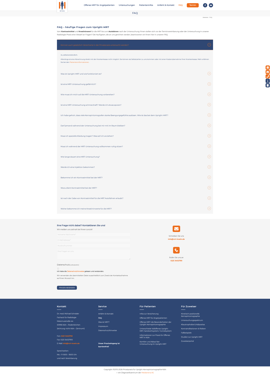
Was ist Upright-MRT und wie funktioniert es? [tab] (81, 74)
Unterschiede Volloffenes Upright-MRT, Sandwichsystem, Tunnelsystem (156, 330)
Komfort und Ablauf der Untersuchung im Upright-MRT (153, 343)
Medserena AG (148, 373)
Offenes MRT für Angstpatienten (153, 318)
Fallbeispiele (186, 333)
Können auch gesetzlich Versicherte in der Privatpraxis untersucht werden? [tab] (95, 45)
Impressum (103, 326)
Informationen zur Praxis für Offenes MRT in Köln (155, 336)
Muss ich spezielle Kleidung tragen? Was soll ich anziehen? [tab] (87, 136)
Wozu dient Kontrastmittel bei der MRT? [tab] (79, 188)
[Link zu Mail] (211, 5)
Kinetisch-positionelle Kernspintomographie (190, 315)
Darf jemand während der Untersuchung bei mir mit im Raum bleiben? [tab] (93, 126)
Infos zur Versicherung (149, 314)
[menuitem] (99, 5)
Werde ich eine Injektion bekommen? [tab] (78, 167)
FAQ (135, 13)
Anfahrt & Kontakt (105, 314)
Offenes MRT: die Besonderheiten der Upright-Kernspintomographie (155, 323)
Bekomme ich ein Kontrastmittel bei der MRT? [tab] (82, 178)
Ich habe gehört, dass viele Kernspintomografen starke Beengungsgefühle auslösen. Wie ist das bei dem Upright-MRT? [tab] (114, 115)
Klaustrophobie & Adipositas (193, 325)
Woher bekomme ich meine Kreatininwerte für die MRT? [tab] (86, 209)
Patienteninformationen (79, 62)
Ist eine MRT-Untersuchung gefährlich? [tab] (78, 84)
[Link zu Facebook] (205, 5)
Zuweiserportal (187, 341)
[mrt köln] (62, 5)
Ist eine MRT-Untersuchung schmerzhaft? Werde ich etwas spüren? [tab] (91, 105)
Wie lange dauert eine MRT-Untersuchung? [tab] (80, 157)
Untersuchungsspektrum (192, 320)
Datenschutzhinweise (75, 271)
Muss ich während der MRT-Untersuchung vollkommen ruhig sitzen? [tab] (92, 146)
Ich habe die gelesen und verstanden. (80, 271)
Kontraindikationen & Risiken (193, 329)
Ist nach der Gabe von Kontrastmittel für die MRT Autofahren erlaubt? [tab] (92, 198)
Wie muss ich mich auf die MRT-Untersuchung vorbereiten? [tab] (88, 94)
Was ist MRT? (103, 322)
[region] (135, 59)
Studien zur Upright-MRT (191, 337)
